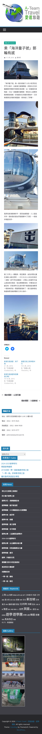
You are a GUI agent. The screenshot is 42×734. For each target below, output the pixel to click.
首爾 (37, 614)
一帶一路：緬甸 (7, 576)
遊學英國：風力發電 (9, 524)
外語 (34, 595)
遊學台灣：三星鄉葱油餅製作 (12, 534)
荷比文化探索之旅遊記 (9, 491)
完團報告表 (6, 572)
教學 (21, 600)
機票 (14, 604)
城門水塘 (19, 595)
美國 (12, 609)
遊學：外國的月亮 (8, 557)
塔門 (24, 595)
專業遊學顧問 (6, 466)
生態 (37, 604)
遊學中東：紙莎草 (8, 515)
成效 (11, 600)
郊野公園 (26, 615)
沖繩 (29, 604)
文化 (24, 600)
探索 (17, 600)
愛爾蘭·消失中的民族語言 (10, 562)
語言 (34, 609)
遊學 (9, 614)
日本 (37, 600)
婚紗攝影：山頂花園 (12, 395)
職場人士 (16, 609)
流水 (33, 604)
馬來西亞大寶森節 (8, 567)
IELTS (4, 622)
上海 (4, 594)
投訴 (14, 600)
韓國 (32, 614)
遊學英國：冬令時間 (9, 529)
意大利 (7, 600)
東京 (3, 604)
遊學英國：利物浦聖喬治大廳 (12, 548)
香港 (3, 619)
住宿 (7, 595)
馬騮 (14, 619)
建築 (3, 600)
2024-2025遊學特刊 (9, 463)
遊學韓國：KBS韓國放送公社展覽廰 (14, 510)
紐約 (9, 609)
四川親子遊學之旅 (8, 496)
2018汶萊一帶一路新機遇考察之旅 (15, 470)
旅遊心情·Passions (10, 43)
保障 (11, 595)
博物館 (15, 595)
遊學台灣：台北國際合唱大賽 (12, 543)
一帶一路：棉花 (7, 581)
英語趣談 (10, 622)
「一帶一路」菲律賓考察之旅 (13, 473)
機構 (10, 604)
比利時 (23, 604)
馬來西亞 (9, 619)
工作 (38, 595)
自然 (21, 609)
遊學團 (18, 614)
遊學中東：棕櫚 (7, 519)
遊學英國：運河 (7, 553)
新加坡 (31, 599)
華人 (31, 609)
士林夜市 (28, 595)
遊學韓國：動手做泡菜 (9, 505)
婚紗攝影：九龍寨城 (29, 400)
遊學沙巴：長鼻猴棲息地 (10, 501)
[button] (21, 13)
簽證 (5, 609)
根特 (7, 604)
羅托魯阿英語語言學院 (10, 476)
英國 (26, 609)
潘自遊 (19, 58)
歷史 (17, 604)
